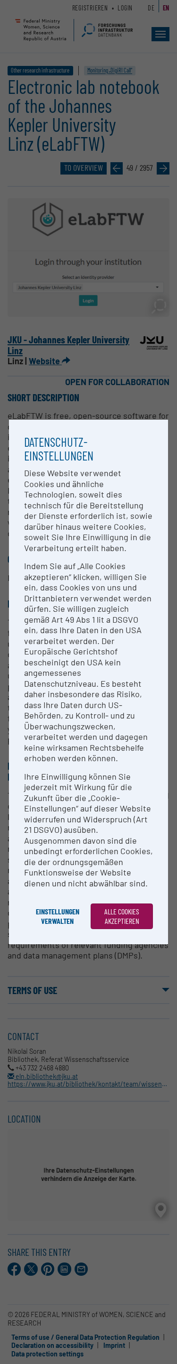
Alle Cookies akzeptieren (121, 916)
